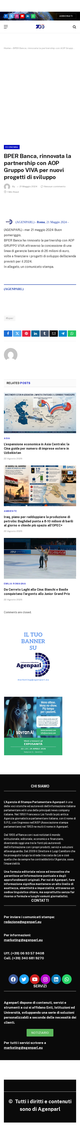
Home (7, 48)
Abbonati (66, 16)
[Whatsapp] (67, 979)
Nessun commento (55, 186)
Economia (11, 147)
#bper (9, 318)
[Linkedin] (56, 979)
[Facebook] (13, 979)
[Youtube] (35, 979)
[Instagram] (45, 979)
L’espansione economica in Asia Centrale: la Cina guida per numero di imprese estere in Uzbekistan (36, 448)
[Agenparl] (40, 26)
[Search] (74, 26)
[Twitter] (24, 979)
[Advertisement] (40, 96)
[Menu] (6, 26)
